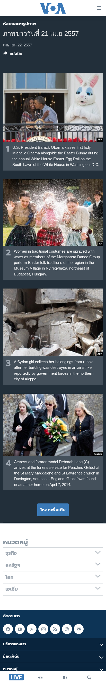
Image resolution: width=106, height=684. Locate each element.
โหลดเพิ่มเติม (53, 509)
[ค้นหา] (89, 677)
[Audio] (40, 677)
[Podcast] (67, 629)
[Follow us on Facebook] (8, 629)
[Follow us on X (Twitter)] (32, 629)
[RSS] (55, 629)
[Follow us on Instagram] (43, 629)
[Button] (12, 55)
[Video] (65, 677)
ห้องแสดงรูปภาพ (19, 23)
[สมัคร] (79, 629)
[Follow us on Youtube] (20, 629)
